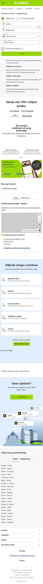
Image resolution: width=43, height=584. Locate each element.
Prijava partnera (15, 570)
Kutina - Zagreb (6, 468)
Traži (21, 54)
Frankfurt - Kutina (7, 504)
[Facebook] (20, 565)
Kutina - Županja (6, 492)
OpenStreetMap (33, 230)
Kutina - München (7, 486)
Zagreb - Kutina (6, 465)
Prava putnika (18, 572)
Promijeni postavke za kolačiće (23, 577)
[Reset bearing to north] (39, 220)
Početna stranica (7, 8)
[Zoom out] (39, 218)
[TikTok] (23, 565)
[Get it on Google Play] (16, 556)
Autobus (19, 8)
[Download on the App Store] (29, 556)
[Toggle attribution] (39, 230)
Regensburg (25, 198)
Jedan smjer (9, 18)
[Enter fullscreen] (39, 224)
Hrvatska (29, 8)
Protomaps (25, 230)
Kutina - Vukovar (7, 516)
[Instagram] (21, 565)
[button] (21, 24)
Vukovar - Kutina (7, 513)
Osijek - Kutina (6, 501)
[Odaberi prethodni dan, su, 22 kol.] (36, 36)
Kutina (37, 8)
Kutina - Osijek (6, 507)
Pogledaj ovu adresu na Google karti (17, 248)
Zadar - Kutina (6, 489)
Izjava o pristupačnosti (22, 575)
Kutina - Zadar (6, 474)
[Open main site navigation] (3, 3)
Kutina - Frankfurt (7, 522)
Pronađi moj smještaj (12, 49)
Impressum (27, 572)
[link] (21, 411)
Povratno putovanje (27, 18)
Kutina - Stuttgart (7, 471)
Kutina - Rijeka (6, 510)
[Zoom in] (39, 215)
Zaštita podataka (27, 570)
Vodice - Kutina (6, 498)
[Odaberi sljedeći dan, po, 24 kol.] (39, 36)
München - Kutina (7, 483)
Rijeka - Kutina (6, 480)
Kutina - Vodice (6, 519)
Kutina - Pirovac (6, 495)
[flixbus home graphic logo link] (21, 3)
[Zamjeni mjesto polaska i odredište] (39, 27)
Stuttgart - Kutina (7, 477)
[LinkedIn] (22, 565)
